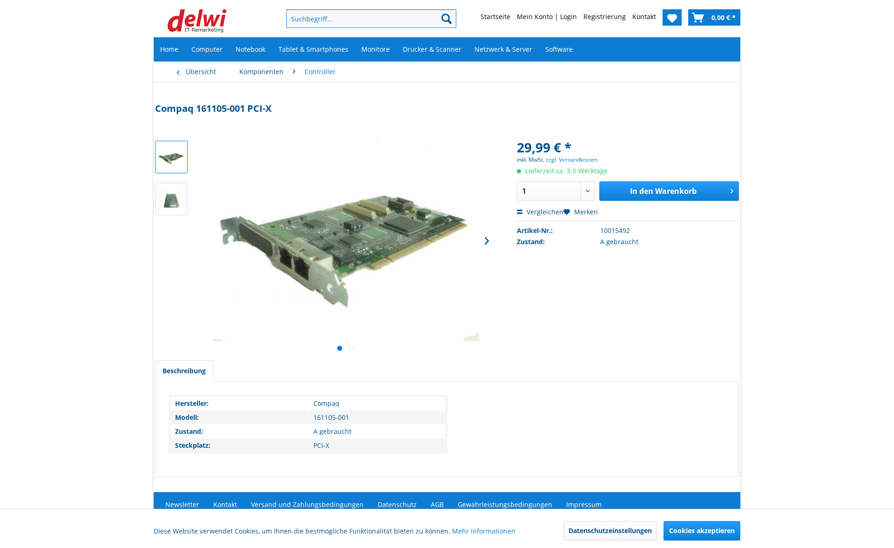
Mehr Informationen (483, 531)
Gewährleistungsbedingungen (505, 504)
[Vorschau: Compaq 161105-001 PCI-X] (171, 157)
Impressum (584, 504)
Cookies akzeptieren (702, 530)
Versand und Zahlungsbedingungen (307, 504)
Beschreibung (184, 370)
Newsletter (182, 504)
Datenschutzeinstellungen (610, 530)
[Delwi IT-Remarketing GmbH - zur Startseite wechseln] (197, 21)
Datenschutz (397, 504)
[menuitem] (356, 18)
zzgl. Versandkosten (571, 160)
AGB (437, 504)
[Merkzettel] (672, 17)
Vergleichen (544, 211)
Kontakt (225, 504)
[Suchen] (446, 18)
